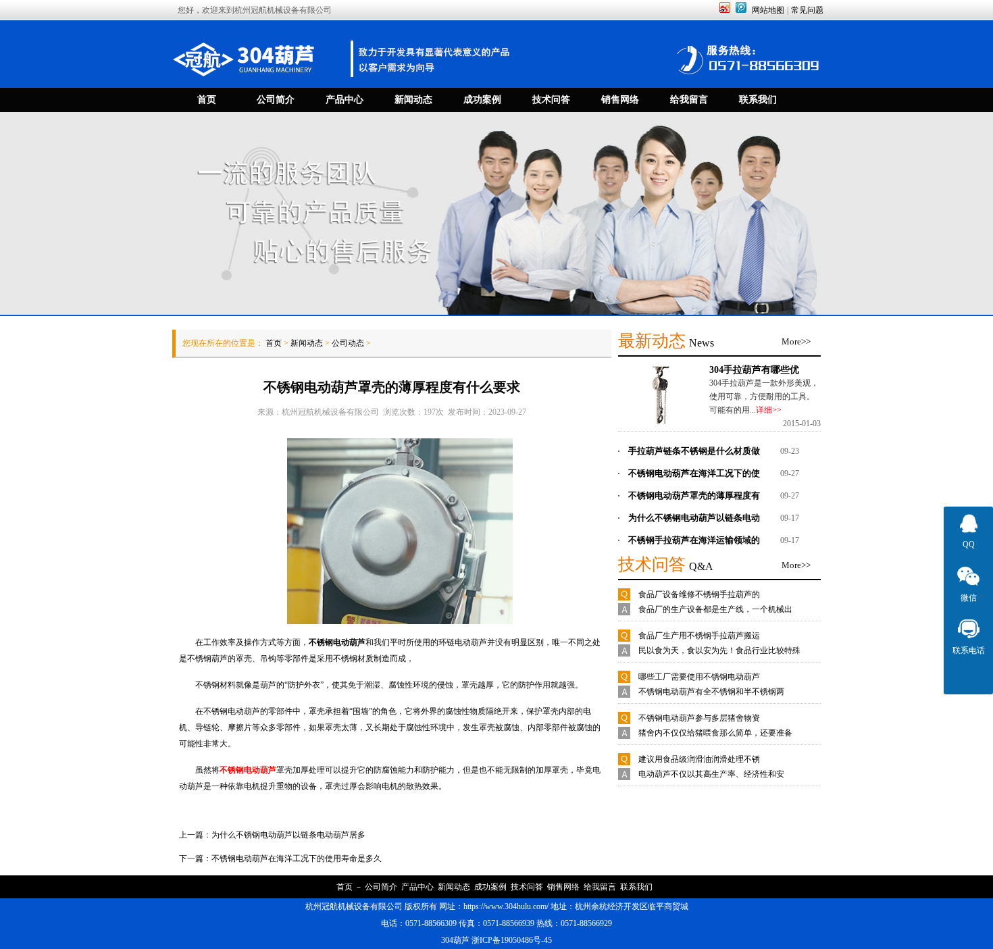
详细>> (769, 410)
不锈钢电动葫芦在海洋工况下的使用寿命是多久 (296, 858)
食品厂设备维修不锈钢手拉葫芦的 (699, 594)
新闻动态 (306, 343)
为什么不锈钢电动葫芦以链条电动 (694, 518)
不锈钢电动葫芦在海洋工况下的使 (694, 473)
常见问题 (807, 10)
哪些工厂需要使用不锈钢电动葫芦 (699, 677)
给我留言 (600, 887)
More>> (796, 341)
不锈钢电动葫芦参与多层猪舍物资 (699, 718)
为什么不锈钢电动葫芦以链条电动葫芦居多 (288, 835)
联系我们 (636, 887)
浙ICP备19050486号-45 (512, 940)
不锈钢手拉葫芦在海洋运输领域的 (694, 540)
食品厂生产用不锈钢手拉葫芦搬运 (699, 635)
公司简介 (381, 887)
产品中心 (417, 887)
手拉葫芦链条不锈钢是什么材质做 (694, 451)
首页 (273, 343)
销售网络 (563, 887)
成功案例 (490, 887)
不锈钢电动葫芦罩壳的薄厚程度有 (694, 495)
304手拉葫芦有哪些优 (754, 369)
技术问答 (527, 887)
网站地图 (768, 10)
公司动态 (348, 343)
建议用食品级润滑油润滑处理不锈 (699, 759)
